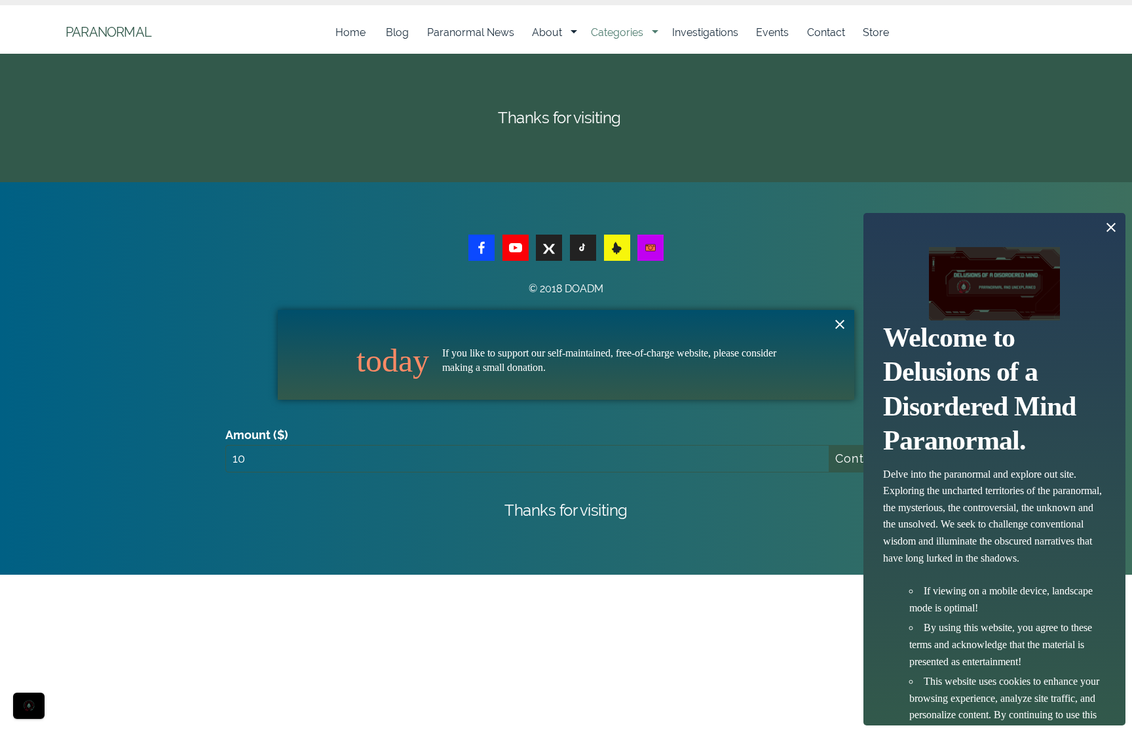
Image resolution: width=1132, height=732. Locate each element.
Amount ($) (256, 435)
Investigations (705, 32)
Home (351, 32)
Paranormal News (470, 32)
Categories (617, 32)
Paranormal (108, 32)
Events (772, 32)
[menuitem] (352, 32)
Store (876, 32)
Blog (397, 32)
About (547, 32)
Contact (826, 32)
